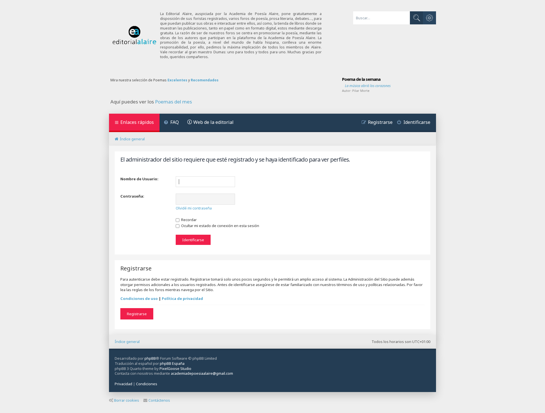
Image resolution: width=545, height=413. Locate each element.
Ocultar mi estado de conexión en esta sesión (219, 225)
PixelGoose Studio (175, 368)
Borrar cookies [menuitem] (126, 400)
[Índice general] (134, 35)
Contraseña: (132, 196)
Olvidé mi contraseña (194, 208)
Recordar (188, 219)
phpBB (150, 358)
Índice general (127, 341)
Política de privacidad (182, 298)
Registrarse (137, 313)
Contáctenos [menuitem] (159, 400)
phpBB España (172, 363)
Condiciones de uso (139, 298)
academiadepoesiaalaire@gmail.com (202, 373)
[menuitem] (171, 123)
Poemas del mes (173, 102)
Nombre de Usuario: (139, 178)
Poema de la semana (361, 79)
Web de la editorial (213, 122)
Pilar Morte (361, 90)
